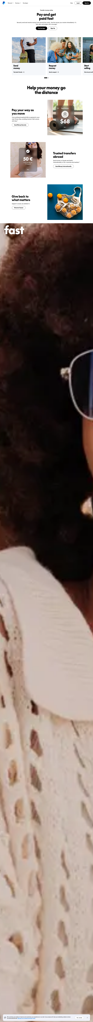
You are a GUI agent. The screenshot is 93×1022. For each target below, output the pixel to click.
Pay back (18, 72)
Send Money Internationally (63, 166)
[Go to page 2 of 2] (48, 77)
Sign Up (53, 28)
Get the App (41, 28)
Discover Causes (18, 207)
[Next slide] (81, 56)
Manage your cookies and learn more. (26, 1018)
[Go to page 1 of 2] (45, 77)
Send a (53, 72)
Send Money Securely (20, 125)
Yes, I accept (79, 1017)
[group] (29, 56)
